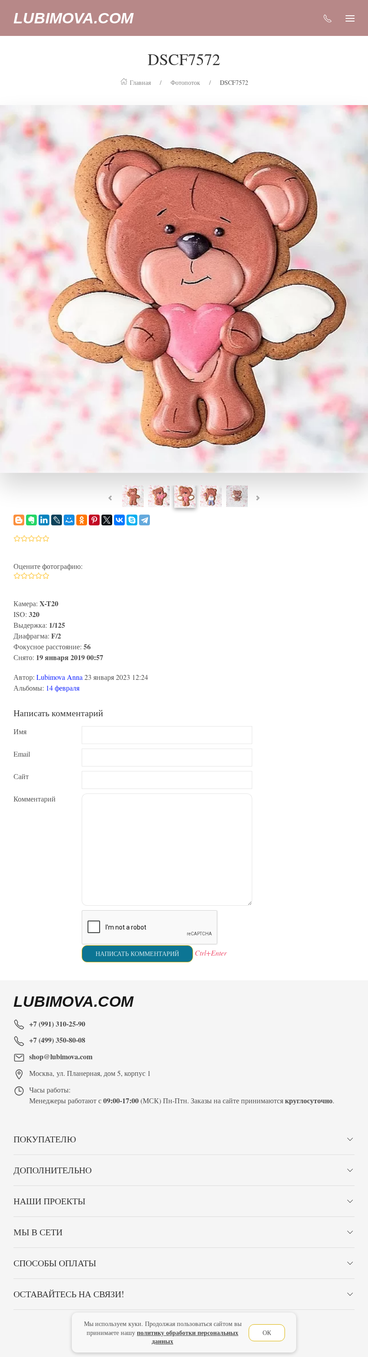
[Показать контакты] (327, 18)
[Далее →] (184, 287)
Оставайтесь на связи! (68, 1294)
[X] (106, 520)
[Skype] (132, 520)
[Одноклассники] (81, 520)
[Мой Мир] (69, 520)
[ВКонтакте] (119, 520)
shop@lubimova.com (60, 1056)
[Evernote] (31, 520)
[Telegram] (144, 520)
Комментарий (34, 798)
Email (21, 753)
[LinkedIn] (44, 520)
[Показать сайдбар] (350, 18)
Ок (267, 1332)
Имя (19, 731)
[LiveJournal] (56, 520)
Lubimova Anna (59, 677)
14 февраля (62, 687)
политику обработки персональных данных (187, 1337)
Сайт (21, 776)
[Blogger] (18, 520)
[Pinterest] (94, 520)
